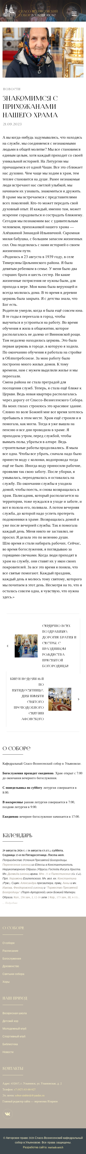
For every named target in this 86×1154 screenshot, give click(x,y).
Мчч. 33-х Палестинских (55, 874)
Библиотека (10, 1044)
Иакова (7, 887)
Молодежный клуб (14, 1028)
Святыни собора (13, 974)
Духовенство (11, 966)
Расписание (10, 950)
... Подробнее (10, 902)
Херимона (15, 878)
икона (26, 864)
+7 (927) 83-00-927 (25, 1089)
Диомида (13, 874)
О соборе (9, 943)
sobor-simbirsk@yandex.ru (29, 1095)
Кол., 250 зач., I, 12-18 (27, 897)
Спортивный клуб (14, 1036)
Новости (12, 89)
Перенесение (11, 864)
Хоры (6, 981)
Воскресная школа (15, 1013)
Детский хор (10, 1021)
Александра (28, 883)
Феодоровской (23, 887)
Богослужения (12, 958)
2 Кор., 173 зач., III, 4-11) (63, 897)
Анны (66, 883)
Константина (67, 878)
